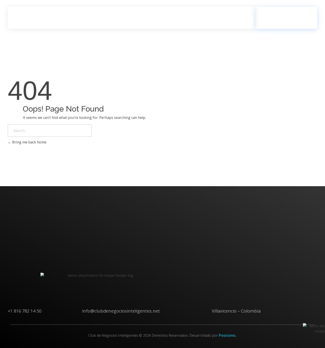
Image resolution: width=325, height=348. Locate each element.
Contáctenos (25, 272)
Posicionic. (228, 335)
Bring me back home (28, 142)
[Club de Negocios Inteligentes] (33, 18)
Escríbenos (285, 15)
